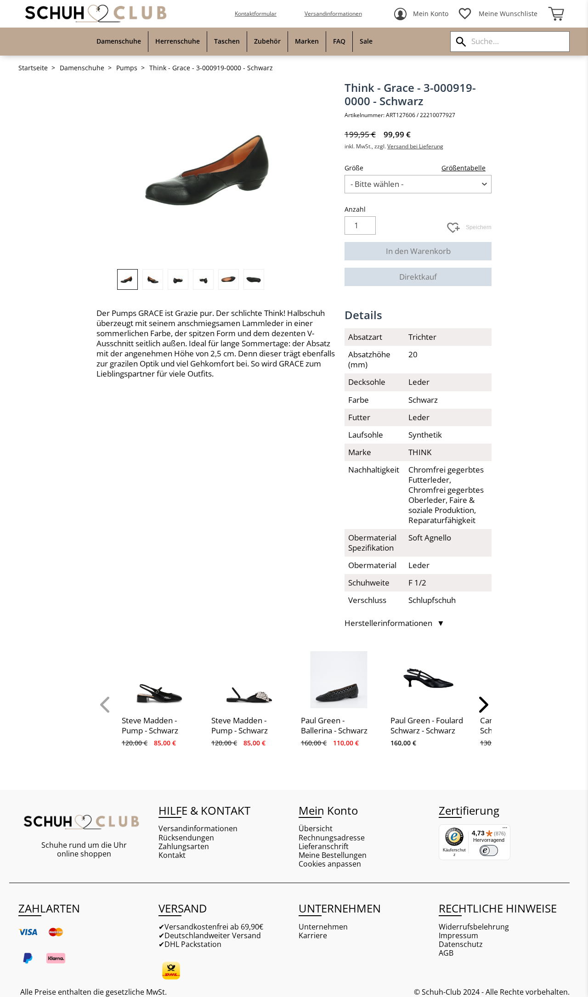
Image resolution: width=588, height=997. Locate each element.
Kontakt (172, 855)
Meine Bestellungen (333, 855)
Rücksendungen (186, 838)
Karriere (313, 935)
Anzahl (355, 209)
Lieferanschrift (324, 846)
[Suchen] (461, 41)
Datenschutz (461, 944)
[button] (105, 704)
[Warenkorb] (556, 14)
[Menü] (504, 829)
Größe (354, 167)
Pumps (126, 68)
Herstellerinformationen (395, 623)
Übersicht (316, 828)
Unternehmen (323, 927)
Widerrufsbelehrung (474, 927)
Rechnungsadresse (332, 838)
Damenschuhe (82, 68)
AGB (446, 953)
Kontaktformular (256, 13)
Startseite (33, 68)
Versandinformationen (333, 13)
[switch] (489, 850)
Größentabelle (463, 167)
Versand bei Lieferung (415, 146)
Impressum (458, 935)
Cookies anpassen (330, 864)
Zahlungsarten (183, 846)
